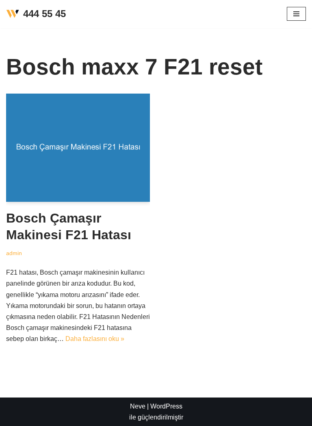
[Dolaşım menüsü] (296, 14)
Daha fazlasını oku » (94, 338)
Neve (137, 406)
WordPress (166, 406)
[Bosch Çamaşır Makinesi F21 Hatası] (78, 148)
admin (14, 253)
